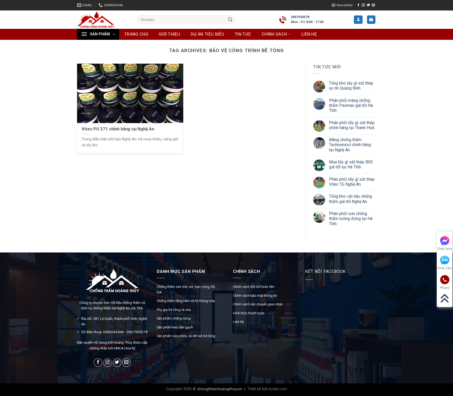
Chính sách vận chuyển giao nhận (258, 304)
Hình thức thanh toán (248, 313)
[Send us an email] (373, 5)
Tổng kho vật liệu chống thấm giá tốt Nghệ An (350, 199)
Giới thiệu (169, 34)
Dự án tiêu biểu (207, 34)
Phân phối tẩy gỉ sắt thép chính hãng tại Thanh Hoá (352, 125)
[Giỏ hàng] (371, 19)
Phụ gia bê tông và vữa (174, 310)
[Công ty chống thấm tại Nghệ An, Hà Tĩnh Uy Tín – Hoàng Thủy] (103, 19)
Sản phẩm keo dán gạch (175, 327)
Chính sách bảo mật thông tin (255, 296)
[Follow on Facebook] (358, 5)
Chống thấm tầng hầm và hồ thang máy (186, 301)
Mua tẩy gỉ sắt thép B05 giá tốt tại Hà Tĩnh (351, 164)
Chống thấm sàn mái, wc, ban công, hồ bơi (186, 289)
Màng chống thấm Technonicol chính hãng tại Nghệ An (350, 145)
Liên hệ (309, 34)
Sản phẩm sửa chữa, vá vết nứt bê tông (186, 336)
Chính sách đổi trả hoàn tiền (253, 287)
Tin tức (243, 34)
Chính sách (274, 34)
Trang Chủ (136, 34)
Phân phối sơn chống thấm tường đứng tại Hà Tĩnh (351, 218)
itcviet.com (277, 389)
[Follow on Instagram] (363, 5)
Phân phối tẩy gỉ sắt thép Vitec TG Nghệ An (352, 182)
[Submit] (230, 19)
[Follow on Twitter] (368, 5)
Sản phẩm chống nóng (174, 318)
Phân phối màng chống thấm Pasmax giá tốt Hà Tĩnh (351, 105)
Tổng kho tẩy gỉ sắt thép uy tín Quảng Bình (351, 86)
